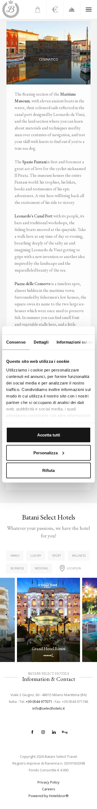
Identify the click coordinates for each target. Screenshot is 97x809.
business (17, 568)
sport (56, 555)
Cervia (16, 293)
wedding (41, 568)
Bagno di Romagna (28, 310)
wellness (79, 555)
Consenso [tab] (16, 342)
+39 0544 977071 (39, 701)
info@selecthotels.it (48, 708)
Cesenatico (21, 285)
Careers (48, 789)
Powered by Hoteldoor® (49, 795)
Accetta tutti (48, 435)
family (15, 555)
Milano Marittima (26, 301)
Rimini (16, 318)
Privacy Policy (48, 782)
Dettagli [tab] (41, 342)
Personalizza (45, 452)
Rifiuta (48, 470)
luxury (35, 555)
